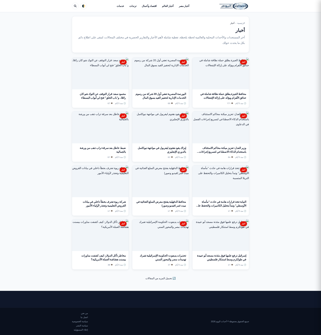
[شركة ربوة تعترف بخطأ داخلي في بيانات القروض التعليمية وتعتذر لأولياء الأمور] (100, 181)
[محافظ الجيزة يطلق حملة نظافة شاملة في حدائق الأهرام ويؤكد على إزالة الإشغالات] (220, 73)
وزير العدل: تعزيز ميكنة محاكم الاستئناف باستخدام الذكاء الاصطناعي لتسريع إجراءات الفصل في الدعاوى (222, 151)
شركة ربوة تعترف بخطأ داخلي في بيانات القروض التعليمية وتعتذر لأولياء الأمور (104, 203)
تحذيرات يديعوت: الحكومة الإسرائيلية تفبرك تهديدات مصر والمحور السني (163, 257)
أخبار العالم (168, 6)
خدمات (120, 6)
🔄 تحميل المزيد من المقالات (160, 278)
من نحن (84, 313)
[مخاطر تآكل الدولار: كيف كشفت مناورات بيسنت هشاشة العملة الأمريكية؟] (100, 235)
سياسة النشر (82, 326)
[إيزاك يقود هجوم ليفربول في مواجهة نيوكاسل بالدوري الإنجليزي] (160, 127)
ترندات (132, 6)
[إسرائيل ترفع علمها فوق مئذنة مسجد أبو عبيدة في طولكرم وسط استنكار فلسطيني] (220, 235)
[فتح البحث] (75, 6)
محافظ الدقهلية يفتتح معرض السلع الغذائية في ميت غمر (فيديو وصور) (161, 203)
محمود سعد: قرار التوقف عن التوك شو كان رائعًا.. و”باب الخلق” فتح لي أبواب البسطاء (103, 95)
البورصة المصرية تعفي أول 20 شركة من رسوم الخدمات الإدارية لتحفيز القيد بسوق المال (161, 95)
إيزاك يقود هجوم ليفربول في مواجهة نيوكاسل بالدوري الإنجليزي (162, 149)
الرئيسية (241, 23)
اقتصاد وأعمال (149, 6)
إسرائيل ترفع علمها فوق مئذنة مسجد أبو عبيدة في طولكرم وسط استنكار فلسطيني (221, 257)
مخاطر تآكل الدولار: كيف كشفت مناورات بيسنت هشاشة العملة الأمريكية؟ (103, 257)
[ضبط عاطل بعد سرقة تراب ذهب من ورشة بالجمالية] (100, 127)
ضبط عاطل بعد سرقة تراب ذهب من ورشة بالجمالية (103, 149)
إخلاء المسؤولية (81, 330)
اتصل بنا (84, 317)
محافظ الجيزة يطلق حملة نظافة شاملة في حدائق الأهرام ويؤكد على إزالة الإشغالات (223, 95)
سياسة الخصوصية (80, 321)
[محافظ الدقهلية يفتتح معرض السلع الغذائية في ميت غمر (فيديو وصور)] (160, 181)
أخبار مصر (184, 6)
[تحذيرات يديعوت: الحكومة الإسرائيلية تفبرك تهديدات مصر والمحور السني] (160, 235)
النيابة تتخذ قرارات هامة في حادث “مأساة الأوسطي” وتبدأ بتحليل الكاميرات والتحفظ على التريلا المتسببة (221, 205)
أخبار (243, 62)
